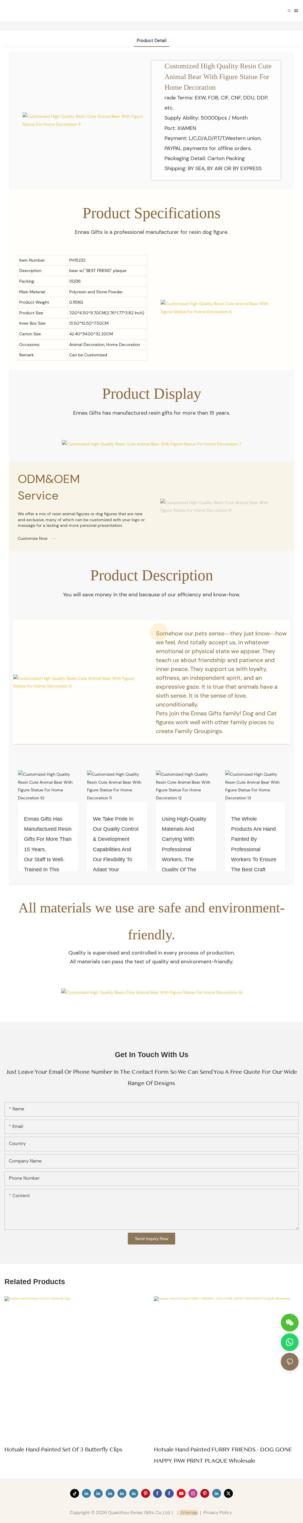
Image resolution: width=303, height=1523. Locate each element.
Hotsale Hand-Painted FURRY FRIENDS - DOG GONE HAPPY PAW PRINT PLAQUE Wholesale (223, 1455)
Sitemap (188, 1513)
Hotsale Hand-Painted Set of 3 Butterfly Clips (63, 1449)
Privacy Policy (217, 1513)
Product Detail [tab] (151, 41)
